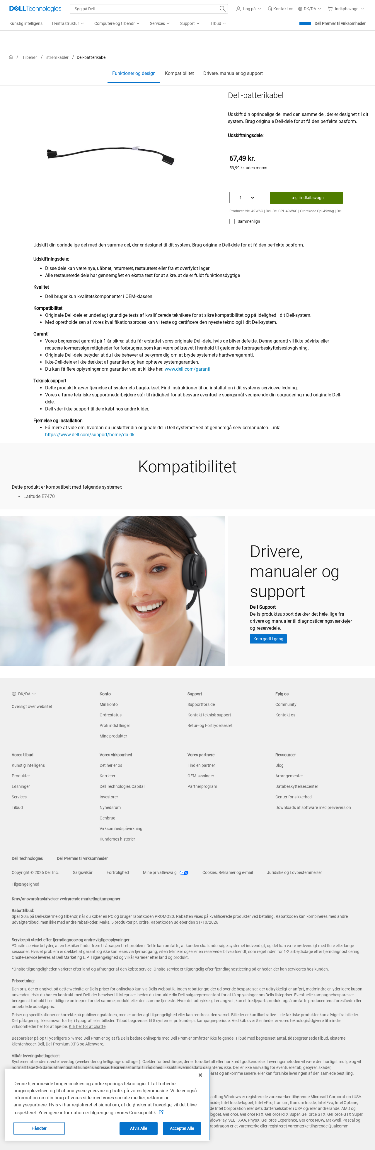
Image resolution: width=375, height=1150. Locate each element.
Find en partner (201, 765)
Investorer (109, 797)
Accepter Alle (182, 1128)
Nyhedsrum (110, 807)
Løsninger (21, 786)
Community (285, 704)
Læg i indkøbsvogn (306, 197)
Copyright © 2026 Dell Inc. (35, 872)
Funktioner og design (134, 73)
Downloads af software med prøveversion (313, 807)
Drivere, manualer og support (233, 73)
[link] (280, 9)
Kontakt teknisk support (209, 715)
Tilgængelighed (25, 884)
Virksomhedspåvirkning (121, 828)
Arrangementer (289, 775)
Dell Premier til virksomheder (340, 23)
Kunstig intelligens (28, 765)
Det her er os (111, 765)
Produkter (21, 775)
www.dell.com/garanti (187, 369)
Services (19, 797)
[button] (249, 9)
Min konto (109, 704)
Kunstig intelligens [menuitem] (25, 23)
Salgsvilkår (83, 872)
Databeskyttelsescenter (296, 786)
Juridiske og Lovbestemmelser (294, 872)
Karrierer (107, 775)
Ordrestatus (111, 715)
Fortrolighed (118, 872)
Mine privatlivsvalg (160, 872)
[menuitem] (68, 23)
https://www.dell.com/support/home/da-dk (89, 434)
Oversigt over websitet (32, 706)
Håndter (39, 1128)
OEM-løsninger (201, 775)
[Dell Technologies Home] (35, 9)
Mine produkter (113, 736)
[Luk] (200, 1075)
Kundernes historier (117, 839)
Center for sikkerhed (293, 797)
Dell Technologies (27, 858)
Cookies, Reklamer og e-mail (227, 872)
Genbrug (107, 818)
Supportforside (201, 704)
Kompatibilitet (179, 73)
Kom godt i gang (268, 638)
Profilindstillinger (115, 725)
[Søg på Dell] (222, 8)
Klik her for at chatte (87, 1026)
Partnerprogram (202, 786)
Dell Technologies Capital (122, 786)
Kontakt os (285, 715)
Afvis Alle (138, 1128)
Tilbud (17, 807)
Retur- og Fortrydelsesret (210, 725)
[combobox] (149, 8)
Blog (279, 765)
